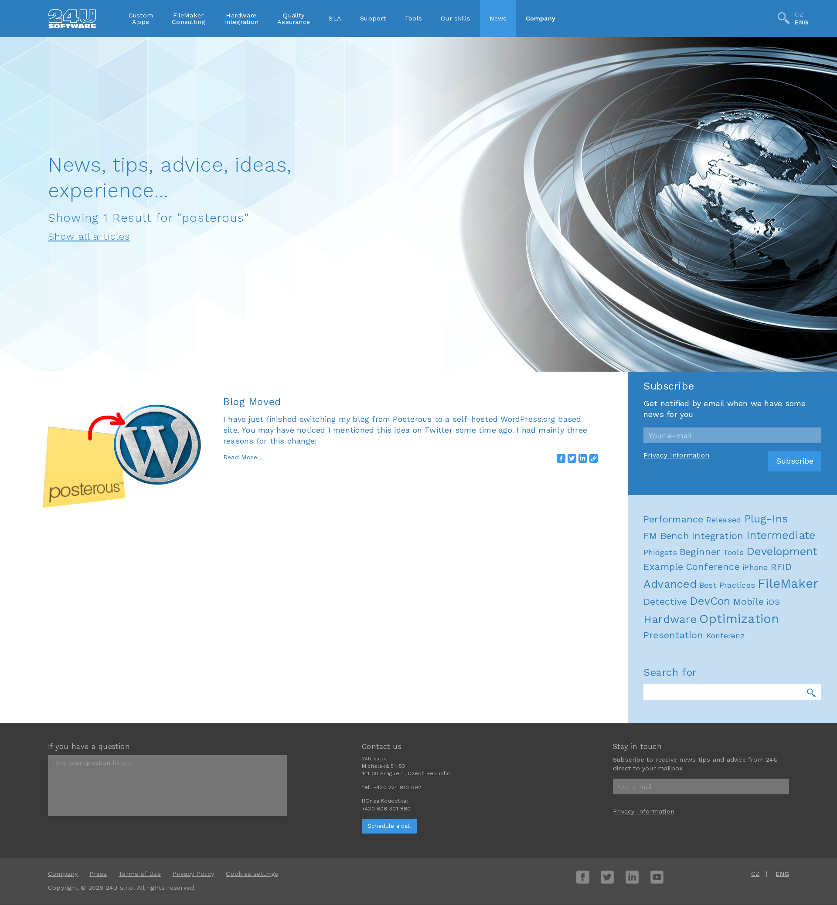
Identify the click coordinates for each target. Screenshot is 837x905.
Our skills (455, 18)
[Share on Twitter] (572, 458)
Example (663, 566)
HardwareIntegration (241, 18)
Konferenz (725, 635)
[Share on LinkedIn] (582, 458)
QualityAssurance (293, 18)
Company (541, 18)
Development (781, 551)
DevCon (710, 601)
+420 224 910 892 (397, 787)
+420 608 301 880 (386, 809)
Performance (673, 519)
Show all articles (89, 236)
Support (373, 18)
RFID (781, 566)
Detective (665, 601)
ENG (801, 23)
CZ (799, 14)
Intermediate (781, 535)
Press (98, 873)
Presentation (673, 635)
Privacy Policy (193, 873)
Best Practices (727, 585)
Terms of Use (140, 873)
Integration (717, 535)
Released (724, 519)
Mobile (748, 601)
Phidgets (660, 552)
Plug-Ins (766, 518)
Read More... (243, 457)
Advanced (670, 584)
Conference (713, 566)
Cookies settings (252, 873)
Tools (413, 18)
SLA (335, 18)
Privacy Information (676, 455)
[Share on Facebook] (561, 458)
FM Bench (666, 535)
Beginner (700, 551)
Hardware (670, 619)
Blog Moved (252, 402)
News (498, 18)
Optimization (739, 618)
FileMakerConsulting (188, 18)
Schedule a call (389, 826)
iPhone (755, 567)
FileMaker (788, 583)
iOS (773, 602)
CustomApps (141, 18)
